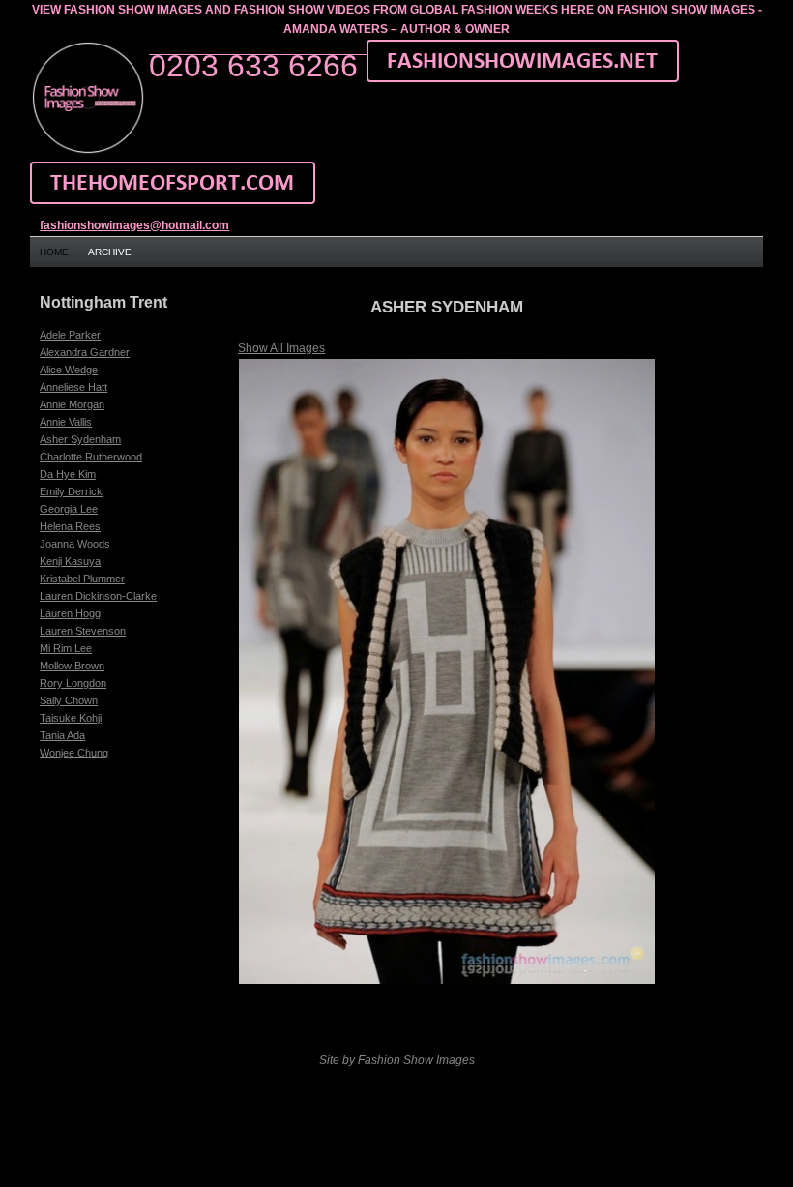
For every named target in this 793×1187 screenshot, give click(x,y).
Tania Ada (62, 735)
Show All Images (281, 348)
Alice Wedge (69, 369)
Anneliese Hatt (73, 387)
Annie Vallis (66, 422)
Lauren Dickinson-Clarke (98, 596)
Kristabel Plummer (82, 578)
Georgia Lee (69, 509)
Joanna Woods (75, 543)
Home (54, 252)
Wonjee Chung (74, 752)
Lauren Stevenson (83, 631)
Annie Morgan (72, 404)
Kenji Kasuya (70, 561)
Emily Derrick (71, 491)
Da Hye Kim (68, 474)
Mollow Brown (72, 665)
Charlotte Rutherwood (91, 456)
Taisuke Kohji (71, 718)
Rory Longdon (73, 683)
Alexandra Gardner (85, 352)
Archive (110, 252)
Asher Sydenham (80, 439)
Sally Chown (69, 700)
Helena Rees (70, 526)
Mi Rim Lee (66, 648)
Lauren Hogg (70, 613)
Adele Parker (70, 335)
